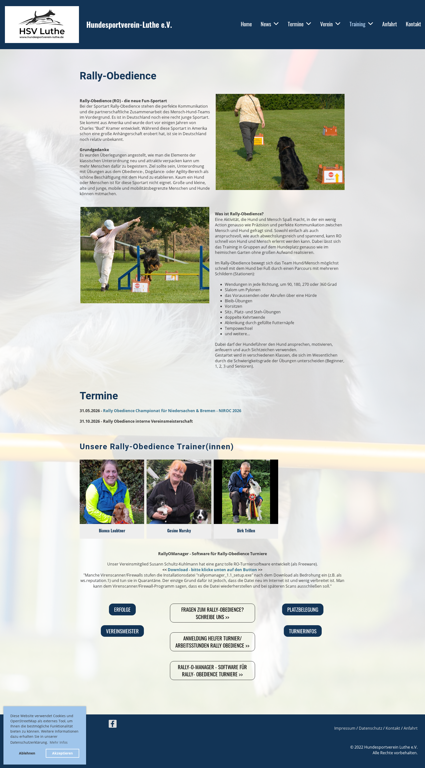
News (266, 24)
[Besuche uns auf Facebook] (113, 724)
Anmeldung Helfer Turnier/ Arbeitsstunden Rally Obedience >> (212, 641)
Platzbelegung (302, 609)
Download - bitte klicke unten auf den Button (212, 569)
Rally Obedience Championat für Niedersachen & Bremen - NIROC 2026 (172, 410)
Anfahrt (389, 24)
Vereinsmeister (122, 631)
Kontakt (413, 24)
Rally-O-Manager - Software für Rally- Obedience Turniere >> (212, 670)
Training (357, 24)
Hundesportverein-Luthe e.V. (129, 24)
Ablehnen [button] (27, 753)
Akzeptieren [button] (62, 753)
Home (246, 24)
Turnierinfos (303, 631)
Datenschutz (370, 728)
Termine (296, 24)
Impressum (344, 728)
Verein (326, 24)
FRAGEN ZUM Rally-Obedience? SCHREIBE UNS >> (212, 613)
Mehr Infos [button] (59, 742)
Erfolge (122, 609)
